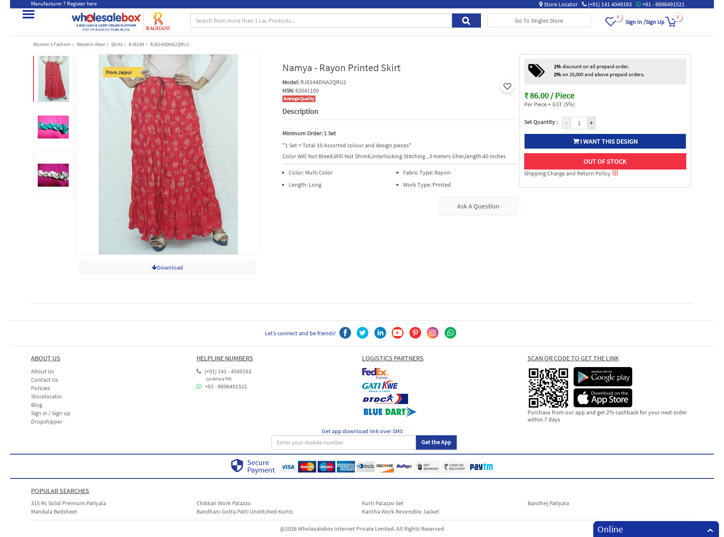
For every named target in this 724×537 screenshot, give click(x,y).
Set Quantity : (541, 122)
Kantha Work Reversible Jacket (400, 511)
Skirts (117, 44)
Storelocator (46, 396)
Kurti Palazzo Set (382, 503)
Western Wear (91, 44)
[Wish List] (615, 26)
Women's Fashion (52, 44)
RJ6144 (136, 44)
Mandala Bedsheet (54, 511)
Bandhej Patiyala (548, 503)
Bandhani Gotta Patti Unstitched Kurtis (245, 511)
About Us (42, 371)
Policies (40, 388)
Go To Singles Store (539, 20)
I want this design (608, 141)
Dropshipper (46, 421)
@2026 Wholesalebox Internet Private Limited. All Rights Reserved (362, 528)
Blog (36, 405)
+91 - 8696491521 (663, 4)
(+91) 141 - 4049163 (227, 371)
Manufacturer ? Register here (64, 3)
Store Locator (560, 4)
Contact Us (44, 379)
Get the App (436, 442)
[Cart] (671, 26)
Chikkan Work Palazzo (224, 503)
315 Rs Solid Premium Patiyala (68, 503)
